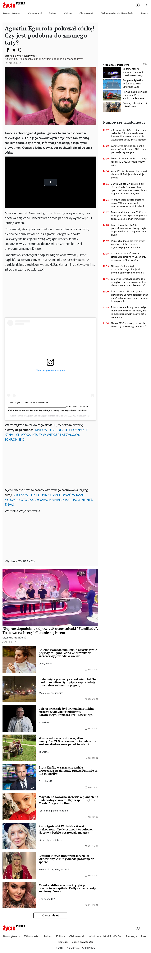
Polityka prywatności (82, 942)
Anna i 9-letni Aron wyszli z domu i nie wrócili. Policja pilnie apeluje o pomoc (129, 174)
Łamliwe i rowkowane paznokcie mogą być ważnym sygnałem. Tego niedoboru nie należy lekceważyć (128, 282)
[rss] (137, 5)
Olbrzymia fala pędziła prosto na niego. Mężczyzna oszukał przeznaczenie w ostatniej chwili (128, 203)
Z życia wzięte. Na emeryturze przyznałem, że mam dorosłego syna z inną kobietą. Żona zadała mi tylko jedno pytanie (129, 296)
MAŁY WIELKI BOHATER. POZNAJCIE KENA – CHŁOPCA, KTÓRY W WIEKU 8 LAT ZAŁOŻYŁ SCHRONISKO (46, 434)
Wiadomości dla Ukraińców (117, 13)
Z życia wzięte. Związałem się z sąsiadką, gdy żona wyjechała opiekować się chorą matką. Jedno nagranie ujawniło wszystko (129, 189)
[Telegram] (14, 50)
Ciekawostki (86, 13)
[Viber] (19, 50)
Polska (52, 13)
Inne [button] (143, 13)
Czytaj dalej (50, 915)
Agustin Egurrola (34, 416)
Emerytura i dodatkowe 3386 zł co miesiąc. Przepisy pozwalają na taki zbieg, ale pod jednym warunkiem (129, 215)
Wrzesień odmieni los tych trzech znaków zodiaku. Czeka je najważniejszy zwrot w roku (128, 244)
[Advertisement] (50, 294)
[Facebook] (8, 50)
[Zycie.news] (14, 5)
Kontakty (63, 942)
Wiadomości (34, 13)
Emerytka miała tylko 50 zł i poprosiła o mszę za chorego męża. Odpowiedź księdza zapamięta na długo (129, 230)
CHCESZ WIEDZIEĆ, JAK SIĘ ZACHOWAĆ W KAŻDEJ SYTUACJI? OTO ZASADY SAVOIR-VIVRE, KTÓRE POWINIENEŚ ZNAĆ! (49, 499)
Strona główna (11, 13)
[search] (145, 5)
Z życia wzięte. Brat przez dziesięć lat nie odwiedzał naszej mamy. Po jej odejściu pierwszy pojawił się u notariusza (128, 312)
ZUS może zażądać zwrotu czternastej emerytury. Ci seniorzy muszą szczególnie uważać (128, 256)
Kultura (68, 13)
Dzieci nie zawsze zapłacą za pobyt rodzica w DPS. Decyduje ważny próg (129, 161)
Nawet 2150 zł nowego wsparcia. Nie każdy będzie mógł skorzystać (128, 325)
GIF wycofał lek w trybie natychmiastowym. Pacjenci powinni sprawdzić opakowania (127, 269)
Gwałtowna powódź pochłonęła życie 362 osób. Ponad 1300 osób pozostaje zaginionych (128, 149)
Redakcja (131, 936)
